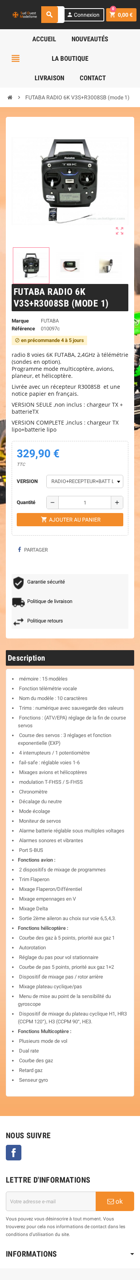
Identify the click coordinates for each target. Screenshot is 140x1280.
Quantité (26, 502)
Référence (23, 328)
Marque (20, 321)
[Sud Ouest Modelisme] (25, 14)
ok (118, 1201)
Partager (35, 550)
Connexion (83, 14)
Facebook (13, 1152)
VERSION (27, 481)
